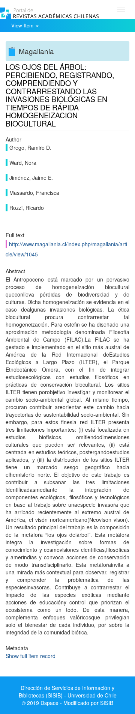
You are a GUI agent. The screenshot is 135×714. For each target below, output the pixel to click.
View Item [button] (23, 25)
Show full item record (31, 656)
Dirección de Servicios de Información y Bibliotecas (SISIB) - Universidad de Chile (68, 691)
